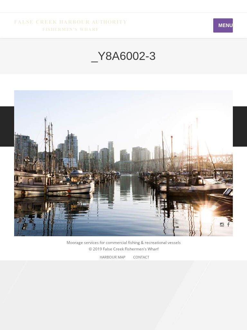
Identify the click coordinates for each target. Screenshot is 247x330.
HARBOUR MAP (112, 257)
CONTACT (141, 257)
